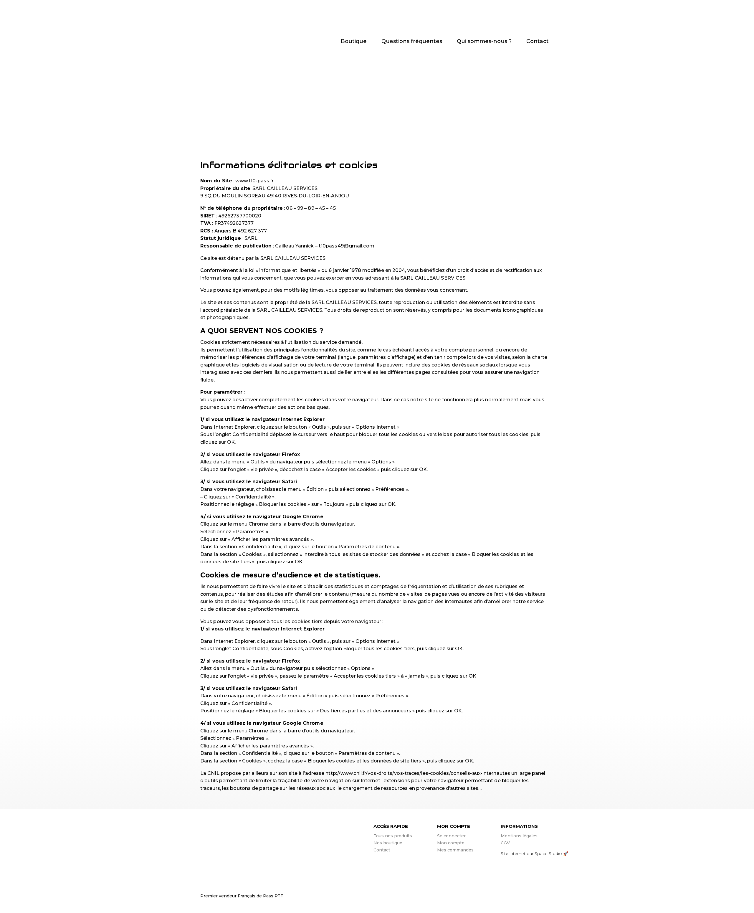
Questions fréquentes (411, 41)
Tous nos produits (392, 835)
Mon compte (450, 843)
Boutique (354, 41)
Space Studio (548, 853)
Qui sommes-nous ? (484, 41)
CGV (505, 843)
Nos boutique (387, 843)
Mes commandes (455, 850)
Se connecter (451, 835)
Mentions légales (519, 835)
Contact (537, 41)
